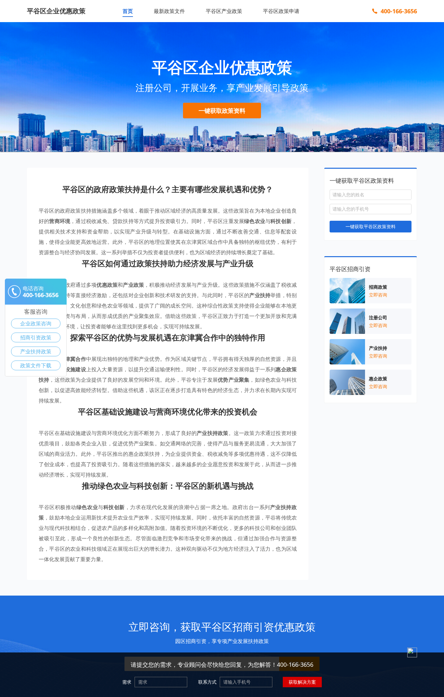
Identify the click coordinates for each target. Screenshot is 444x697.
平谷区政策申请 (281, 11)
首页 (128, 11)
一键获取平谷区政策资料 (371, 226)
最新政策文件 (169, 11)
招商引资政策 (35, 337)
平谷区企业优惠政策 (56, 11)
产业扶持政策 (35, 351)
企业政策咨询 (35, 323)
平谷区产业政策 (224, 11)
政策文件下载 (35, 365)
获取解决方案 (302, 682)
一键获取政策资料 (222, 110)
